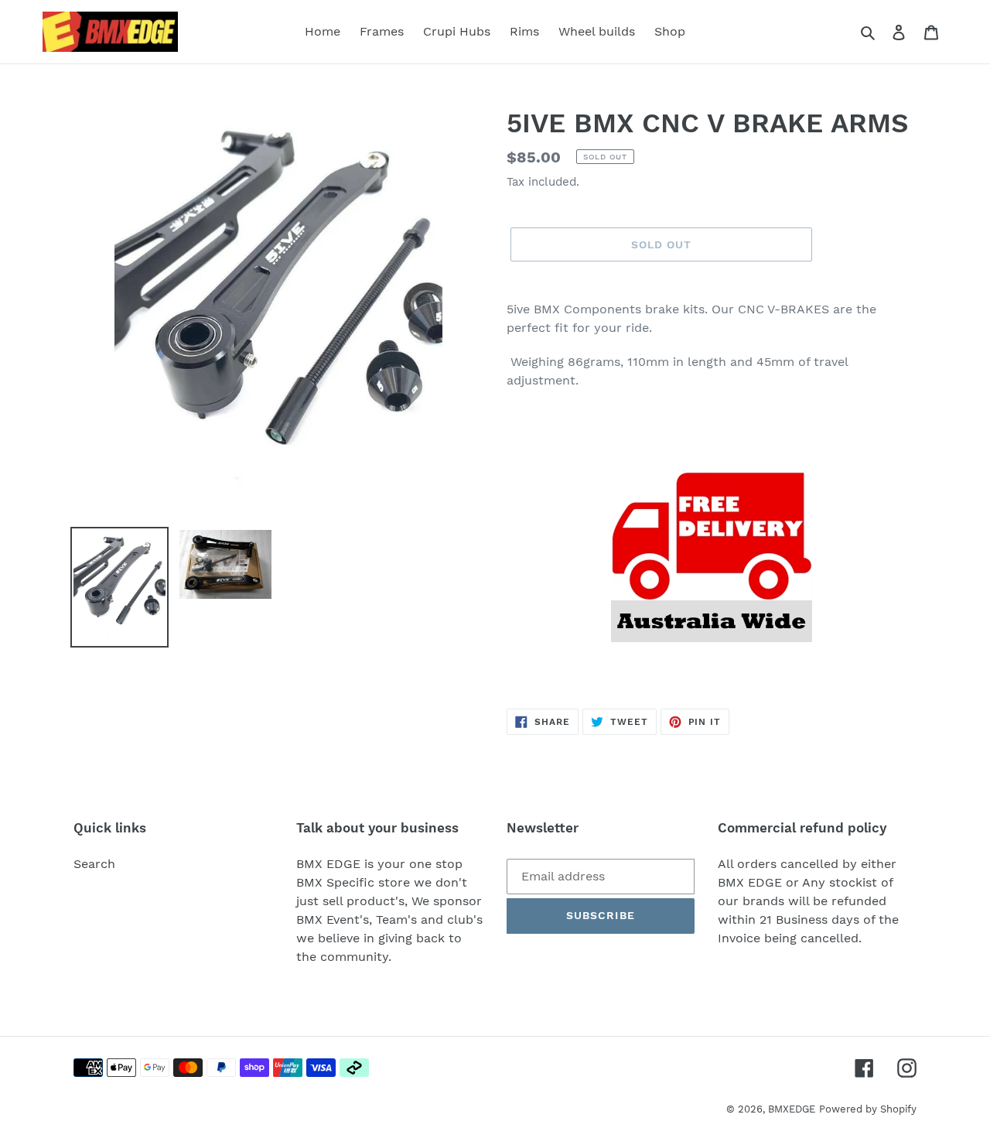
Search (94, 863)
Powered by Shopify (868, 1109)
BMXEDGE (791, 1109)
